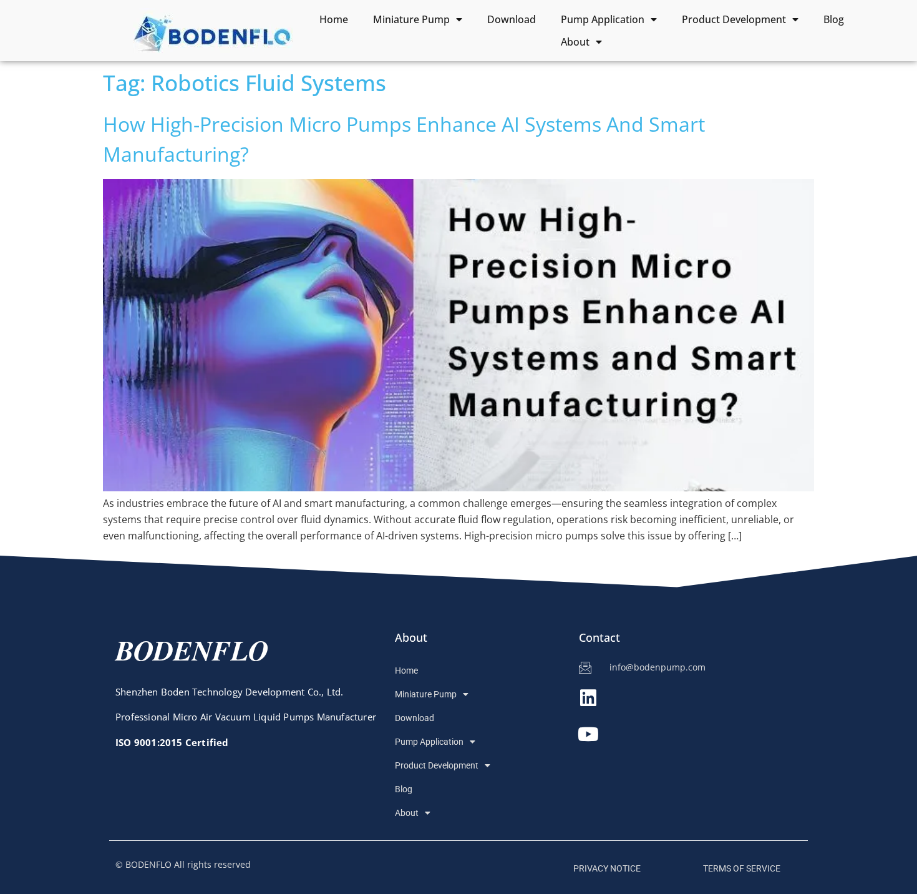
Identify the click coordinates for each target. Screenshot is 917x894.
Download (511, 19)
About (575, 42)
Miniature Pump (411, 19)
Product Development (734, 19)
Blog (833, 19)
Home (333, 19)
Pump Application (602, 19)
